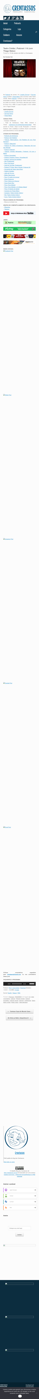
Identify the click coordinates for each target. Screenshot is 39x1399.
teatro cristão (7, 1002)
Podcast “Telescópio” (10, 143)
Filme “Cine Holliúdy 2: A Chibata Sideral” (15, 187)
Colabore (6, 34)
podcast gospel (14, 1000)
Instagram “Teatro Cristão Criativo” (13, 193)
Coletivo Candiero (9, 171)
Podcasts (17, 23)
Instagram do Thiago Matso (11, 191)
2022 (32, 997)
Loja (19, 29)
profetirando (28, 1000)
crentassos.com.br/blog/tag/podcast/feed (20, 125)
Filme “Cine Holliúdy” (10, 185)
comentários (6, 999)
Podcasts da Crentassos (11, 136)
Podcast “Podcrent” (9, 149)
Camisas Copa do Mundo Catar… (19, 1011)
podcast (13, 999)
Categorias (7, 29)
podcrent (21, 1000)
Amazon (19, 34)
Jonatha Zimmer (24, 94)
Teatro (33, 1000)
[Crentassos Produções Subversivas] (19, 8)
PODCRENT (18, 997)
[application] (19, 984)
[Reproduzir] (6, 984)
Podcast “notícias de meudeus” (12, 159)
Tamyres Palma (8, 113)
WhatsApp (7, 207)
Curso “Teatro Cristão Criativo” (12, 197)
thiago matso (14, 1002)
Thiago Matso (16, 96)
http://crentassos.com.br (10, 1173)
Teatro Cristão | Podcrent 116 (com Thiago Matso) (18, 49)
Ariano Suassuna (9, 179)
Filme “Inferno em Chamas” (11, 181)
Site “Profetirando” (9, 161)
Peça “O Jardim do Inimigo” (11, 177)
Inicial (5, 23)
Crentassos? (7, 40)
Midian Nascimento (9, 175)
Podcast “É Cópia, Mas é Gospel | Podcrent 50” (17, 167)
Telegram (6, 209)
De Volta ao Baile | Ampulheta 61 (19, 1018)
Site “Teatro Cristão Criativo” (12, 195)
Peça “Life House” (9, 163)
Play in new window (14, 988)
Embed (17, 990)
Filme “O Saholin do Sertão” (12, 189)
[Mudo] (28, 984)
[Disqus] (19, 1049)
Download (23, 988)
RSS (19, 993)
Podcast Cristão (20, 999)
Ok (20, 1396)
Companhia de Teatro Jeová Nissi (13, 169)
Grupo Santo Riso (9, 183)
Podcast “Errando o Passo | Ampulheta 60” (16, 157)
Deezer (15, 993)
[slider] (32, 983)
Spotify (10, 993)
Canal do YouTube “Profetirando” (13, 165)
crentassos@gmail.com (14, 974)
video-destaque (23, 1002)
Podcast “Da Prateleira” (10, 138)
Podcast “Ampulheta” (10, 155)
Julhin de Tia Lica (9, 173)
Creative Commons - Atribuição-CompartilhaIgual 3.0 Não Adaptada (19, 1175)
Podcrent (7, 94)
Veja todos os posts (9, 1162)
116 (29, 997)
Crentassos (29, 53)
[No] (37, 1393)
